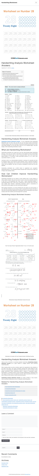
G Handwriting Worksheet (10, 388)
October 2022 (4, 464)
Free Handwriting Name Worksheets (12, 386)
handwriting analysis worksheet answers (24, 401)
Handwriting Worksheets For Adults (10, 407)
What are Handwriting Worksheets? (9, 74)
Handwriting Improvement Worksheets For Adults (15, 390)
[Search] (18, 447)
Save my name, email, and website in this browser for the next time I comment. (19, 437)
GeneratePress (27, 474)
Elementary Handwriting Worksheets (10, 406)
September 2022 (5, 466)
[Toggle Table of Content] (21, 72)
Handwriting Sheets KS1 (10, 392)
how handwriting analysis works (18, 403)
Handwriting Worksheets (9, 2)
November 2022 (5, 463)
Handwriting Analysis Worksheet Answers (10, 73)
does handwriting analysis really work (10, 400)
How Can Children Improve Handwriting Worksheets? (13, 76)
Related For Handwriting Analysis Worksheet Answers (13, 79)
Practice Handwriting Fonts (10, 395)
